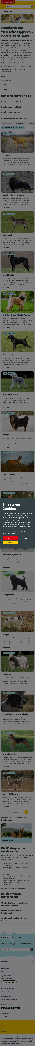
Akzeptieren (10, 542)
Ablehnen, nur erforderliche (10, 538)
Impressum (24, 530)
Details (25, 538)
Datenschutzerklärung (7, 531)
